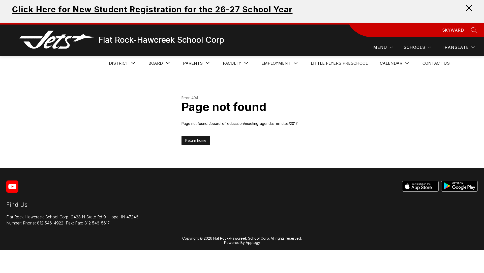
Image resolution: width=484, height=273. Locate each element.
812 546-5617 (97, 222)
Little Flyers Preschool (339, 63)
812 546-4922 (50, 222)
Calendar (391, 63)
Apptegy (253, 242)
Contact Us (436, 63)
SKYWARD (453, 30)
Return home (195, 140)
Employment (276, 63)
